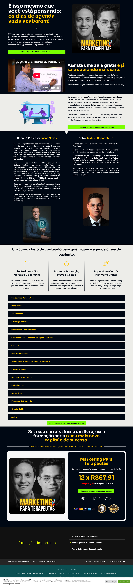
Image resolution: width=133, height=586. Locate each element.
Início (18, 573)
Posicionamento (18, 369)
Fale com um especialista (108, 573)
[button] (66, 298)
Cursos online (51, 573)
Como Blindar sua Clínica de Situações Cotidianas (32, 337)
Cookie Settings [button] (111, 582)
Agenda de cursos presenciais (32, 573)
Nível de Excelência (19, 353)
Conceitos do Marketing (21, 377)
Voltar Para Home (117, 561)
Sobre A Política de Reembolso (85, 536)
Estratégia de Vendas (20, 322)
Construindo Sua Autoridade (23, 330)
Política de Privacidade (95, 561)
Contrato (15, 345)
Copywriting (16, 393)
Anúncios (15, 417)
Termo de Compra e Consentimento (87, 549)
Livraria (61, 573)
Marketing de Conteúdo (21, 401)
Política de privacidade (66, 577)
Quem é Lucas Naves (89, 573)
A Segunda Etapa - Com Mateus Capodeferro (30, 361)
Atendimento (17, 314)
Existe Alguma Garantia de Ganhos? (87, 543)
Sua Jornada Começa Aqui (22, 298)
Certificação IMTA (73, 573)
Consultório (16, 306)
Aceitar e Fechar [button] (124, 582)
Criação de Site (18, 409)
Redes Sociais (17, 385)
